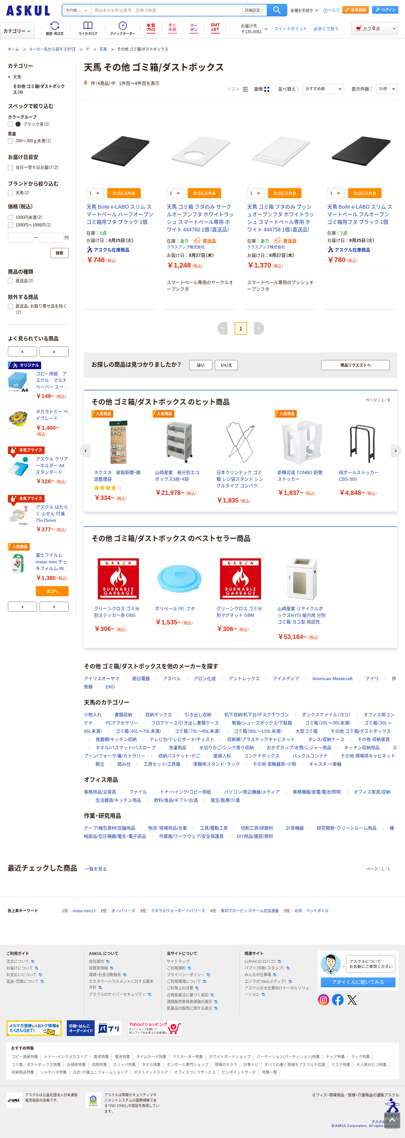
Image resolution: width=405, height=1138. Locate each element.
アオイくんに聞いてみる (358, 982)
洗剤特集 (99, 1065)
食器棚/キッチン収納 (116, 739)
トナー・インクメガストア (66, 1057)
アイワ (372, 678)
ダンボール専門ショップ (188, 1065)
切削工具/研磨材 (257, 828)
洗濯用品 (177, 747)
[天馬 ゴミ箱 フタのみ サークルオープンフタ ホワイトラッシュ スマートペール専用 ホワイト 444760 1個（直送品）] (200, 151)
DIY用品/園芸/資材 (255, 836)
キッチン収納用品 (362, 747)
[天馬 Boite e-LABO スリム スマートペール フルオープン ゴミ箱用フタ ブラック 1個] (361, 151)
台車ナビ (251, 1065)
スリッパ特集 (124, 1065)
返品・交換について (22, 981)
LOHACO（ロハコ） (260, 961)
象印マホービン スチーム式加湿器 (250, 911)
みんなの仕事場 (258, 975)
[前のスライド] (22, 351)
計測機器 (295, 828)
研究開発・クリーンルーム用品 (347, 828)
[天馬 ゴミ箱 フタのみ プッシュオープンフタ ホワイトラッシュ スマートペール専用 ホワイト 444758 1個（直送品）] (281, 151)
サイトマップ (178, 961)
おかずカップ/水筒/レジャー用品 (299, 747)
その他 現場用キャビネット (368, 755)
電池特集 (122, 1057)
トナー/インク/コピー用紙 (185, 791)
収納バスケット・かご (179, 755)
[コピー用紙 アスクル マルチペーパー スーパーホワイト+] (19, 382)
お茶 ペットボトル (312, 911)
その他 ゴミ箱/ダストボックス (361, 731)
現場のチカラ (226, 1065)
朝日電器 (141, 678)
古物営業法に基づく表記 (188, 995)
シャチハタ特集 (53, 1072)
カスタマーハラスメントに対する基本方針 (121, 984)
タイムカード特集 (151, 1057)
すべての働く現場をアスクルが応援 (295, 1065)
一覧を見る (96, 868)
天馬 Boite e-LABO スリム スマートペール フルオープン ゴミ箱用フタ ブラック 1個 (359, 214)
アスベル (172, 678)
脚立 (100, 764)
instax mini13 (84, 911)
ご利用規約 (176, 968)
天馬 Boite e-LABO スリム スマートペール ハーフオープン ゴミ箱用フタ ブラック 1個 (119, 214)
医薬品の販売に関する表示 (189, 1008)
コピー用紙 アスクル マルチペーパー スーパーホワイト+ (52, 380)
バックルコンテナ (310, 755)
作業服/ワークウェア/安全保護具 (191, 836)
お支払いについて (21, 975)
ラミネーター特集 (187, 1057)
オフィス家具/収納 (372, 791)
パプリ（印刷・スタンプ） (264, 968)
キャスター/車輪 (325, 764)
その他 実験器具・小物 (274, 764)
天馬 (103, 49)
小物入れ (93, 714)
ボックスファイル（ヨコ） (326, 714)
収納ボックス (158, 714)
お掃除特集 (76, 1065)
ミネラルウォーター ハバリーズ (178, 911)
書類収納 (123, 714)
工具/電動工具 (214, 828)
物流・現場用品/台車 (167, 828)
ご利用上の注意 (180, 988)
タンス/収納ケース (326, 739)
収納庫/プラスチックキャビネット (261, 739)
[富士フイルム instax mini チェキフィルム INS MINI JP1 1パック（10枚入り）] (19, 563)
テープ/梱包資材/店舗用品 (109, 828)
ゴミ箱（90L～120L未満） (258, 731)
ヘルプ (334, 11)
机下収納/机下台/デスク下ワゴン (256, 714)
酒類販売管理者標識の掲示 (189, 1002)
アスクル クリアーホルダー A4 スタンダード (52, 465)
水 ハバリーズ (123, 911)
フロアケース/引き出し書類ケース (185, 722)
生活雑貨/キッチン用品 (118, 800)
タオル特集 (151, 1065)
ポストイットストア (151, 1072)
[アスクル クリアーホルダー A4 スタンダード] (19, 467)
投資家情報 (98, 968)
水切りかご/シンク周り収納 (226, 747)
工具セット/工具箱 (162, 764)
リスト (234, 89)
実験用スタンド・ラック (216, 764)
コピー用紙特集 (24, 1057)
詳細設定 (252, 10)
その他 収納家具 (374, 739)
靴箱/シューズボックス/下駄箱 (262, 722)
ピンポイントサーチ (239, 1072)
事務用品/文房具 (100, 791)
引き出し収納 (198, 714)
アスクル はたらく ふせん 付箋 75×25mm (52, 513)
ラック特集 (360, 1057)
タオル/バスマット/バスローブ (126, 747)
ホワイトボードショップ (230, 1057)
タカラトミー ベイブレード (52, 415)
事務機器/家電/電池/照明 (317, 791)
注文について (17, 961)
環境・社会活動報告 (105, 975)
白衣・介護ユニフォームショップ (100, 1072)
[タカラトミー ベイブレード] (19, 420)
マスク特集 (340, 1065)
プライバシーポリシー (186, 975)
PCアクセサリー (122, 722)
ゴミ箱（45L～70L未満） (138, 731)
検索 (277, 10)
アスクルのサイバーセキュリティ (117, 994)
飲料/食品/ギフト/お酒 (176, 800)
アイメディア (286, 678)
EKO (110, 686)
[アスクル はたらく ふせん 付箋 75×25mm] (19, 515)
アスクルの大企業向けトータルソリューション (277, 991)
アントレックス (244, 678)
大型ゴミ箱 (307, 731)
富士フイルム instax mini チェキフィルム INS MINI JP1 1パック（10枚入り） (51, 562)
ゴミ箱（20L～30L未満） (328, 722)
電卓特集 (101, 1057)
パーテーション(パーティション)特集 (288, 1057)
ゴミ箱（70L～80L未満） (198, 731)
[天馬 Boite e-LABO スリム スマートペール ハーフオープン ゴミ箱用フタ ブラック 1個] (120, 151)
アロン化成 (205, 678)
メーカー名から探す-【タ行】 (52, 49)
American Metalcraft (332, 678)
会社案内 (96, 961)
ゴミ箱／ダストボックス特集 (36, 1065)
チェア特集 (335, 1057)
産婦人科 (222, 755)
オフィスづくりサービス (195, 1072)
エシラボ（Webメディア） (266, 981)
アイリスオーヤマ (101, 678)
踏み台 (124, 764)
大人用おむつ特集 (371, 1065)
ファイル (138, 791)
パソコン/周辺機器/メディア (252, 791)
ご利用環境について (184, 981)
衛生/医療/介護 (225, 800)
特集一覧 (269, 1072)
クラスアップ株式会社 (186, 247)
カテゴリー (14, 31)
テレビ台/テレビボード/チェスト (182, 739)
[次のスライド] (54, 351)
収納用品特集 (22, 1072)
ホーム (13, 49)
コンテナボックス (261, 755)
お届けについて (19, 968)
